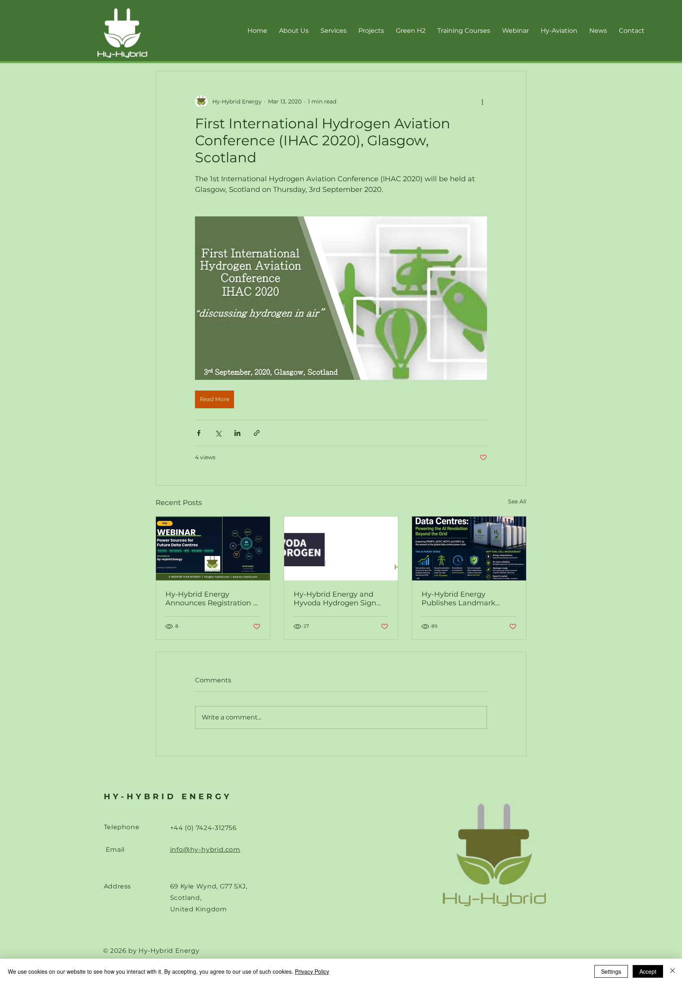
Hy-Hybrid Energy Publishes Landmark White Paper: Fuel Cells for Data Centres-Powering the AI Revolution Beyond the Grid (469, 598)
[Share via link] (256, 433)
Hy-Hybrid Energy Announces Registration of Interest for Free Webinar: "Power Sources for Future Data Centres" (212, 598)
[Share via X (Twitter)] (218, 433)
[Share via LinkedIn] (237, 433)
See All (517, 501)
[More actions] (482, 101)
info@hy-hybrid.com (205, 849)
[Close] (672, 971)
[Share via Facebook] (198, 433)
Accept (647, 971)
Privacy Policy (312, 971)
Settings (611, 971)
